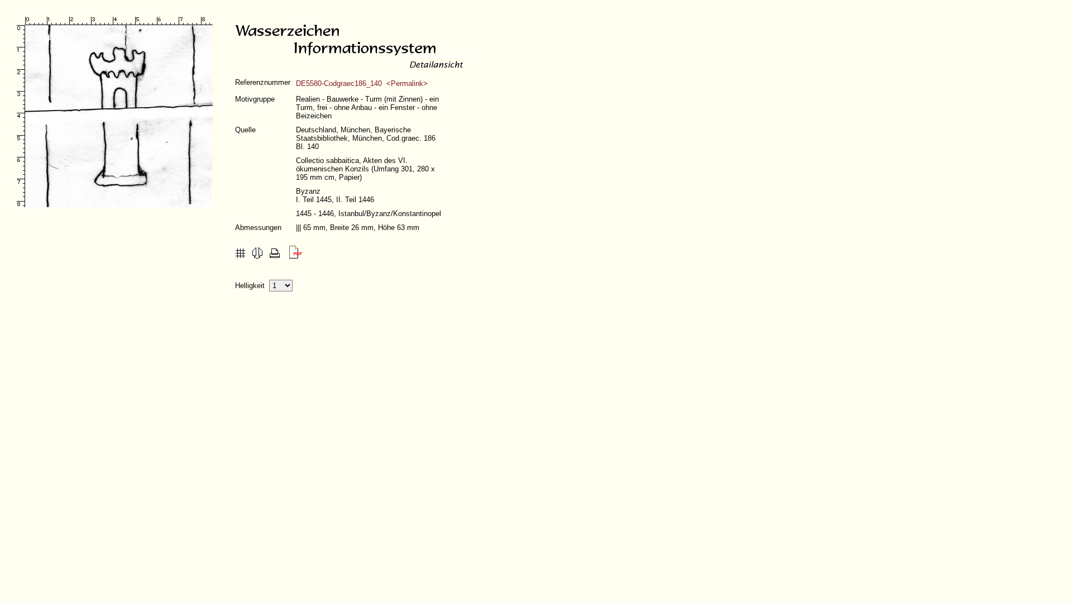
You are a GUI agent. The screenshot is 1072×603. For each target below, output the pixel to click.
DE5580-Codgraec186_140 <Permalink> (362, 83)
